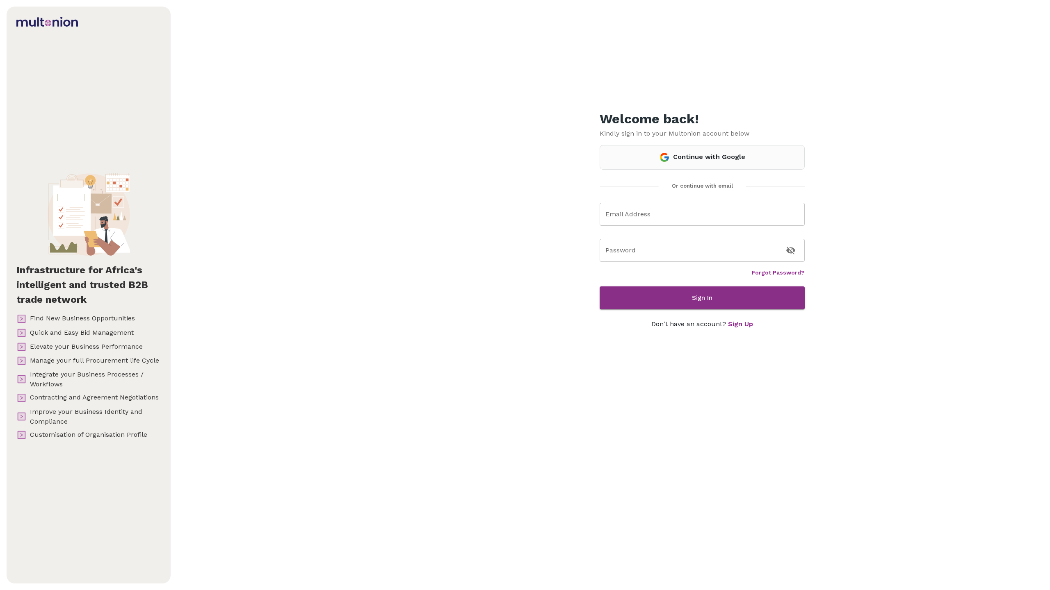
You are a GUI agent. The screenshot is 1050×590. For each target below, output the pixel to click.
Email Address (628, 214)
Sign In (702, 298)
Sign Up (740, 324)
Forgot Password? (778, 272)
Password (620, 250)
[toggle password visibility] (791, 250)
